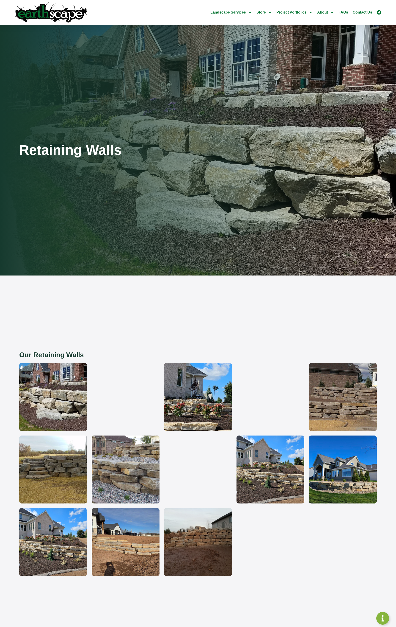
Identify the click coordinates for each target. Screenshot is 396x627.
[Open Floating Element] (382, 618)
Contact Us (362, 12)
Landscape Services (228, 12)
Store (261, 12)
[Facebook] (379, 12)
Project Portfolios (291, 12)
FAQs (343, 12)
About (322, 12)
